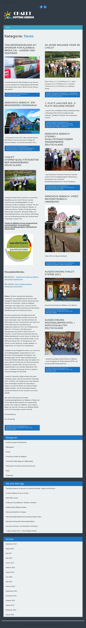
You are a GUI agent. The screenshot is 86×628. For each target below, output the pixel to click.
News (18, 95)
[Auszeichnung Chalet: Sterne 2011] (62, 301)
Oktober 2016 (10, 567)
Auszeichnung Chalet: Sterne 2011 (60, 273)
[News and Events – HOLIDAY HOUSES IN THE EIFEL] (19, 18)
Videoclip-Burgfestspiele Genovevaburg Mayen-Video (23, 517)
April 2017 (9, 558)
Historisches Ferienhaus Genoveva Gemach (20, 466)
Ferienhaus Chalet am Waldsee (19, 428)
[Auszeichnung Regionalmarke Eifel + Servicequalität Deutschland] (62, 354)
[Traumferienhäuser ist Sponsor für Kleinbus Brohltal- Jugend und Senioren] (22, 78)
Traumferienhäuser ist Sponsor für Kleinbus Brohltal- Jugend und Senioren (20, 49)
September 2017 (11, 544)
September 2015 (11, 591)
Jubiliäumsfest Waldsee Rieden (16, 507)
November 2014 (11, 596)
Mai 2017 (9, 553)
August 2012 (10, 605)
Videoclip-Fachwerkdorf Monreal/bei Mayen (20, 521)
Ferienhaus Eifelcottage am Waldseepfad (62, 95)
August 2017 (10, 548)
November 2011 (11, 610)
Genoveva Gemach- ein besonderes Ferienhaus (21, 104)
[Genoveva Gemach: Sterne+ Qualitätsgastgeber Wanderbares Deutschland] (62, 170)
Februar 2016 (10, 586)
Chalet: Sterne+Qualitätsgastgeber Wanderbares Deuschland (22, 161)
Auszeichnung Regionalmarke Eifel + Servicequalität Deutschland (60, 324)
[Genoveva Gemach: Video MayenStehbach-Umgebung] (62, 251)
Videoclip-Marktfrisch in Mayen (16, 512)
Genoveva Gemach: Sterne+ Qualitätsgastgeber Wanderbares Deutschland (59, 139)
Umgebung (28, 150)
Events (8, 452)
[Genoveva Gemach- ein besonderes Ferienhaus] (22, 133)
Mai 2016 (9, 581)
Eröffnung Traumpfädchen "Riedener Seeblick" (21, 502)
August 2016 (10, 572)
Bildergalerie (11, 95)
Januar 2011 (10, 614)
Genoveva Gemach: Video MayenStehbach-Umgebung (61, 199)
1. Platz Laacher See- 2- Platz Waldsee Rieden (60, 104)
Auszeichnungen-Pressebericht (17, 94)
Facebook (41, 6)
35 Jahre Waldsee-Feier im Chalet (62, 46)
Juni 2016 (9, 577)
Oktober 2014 (10, 600)
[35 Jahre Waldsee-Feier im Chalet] (62, 77)
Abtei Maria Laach (12, 498)
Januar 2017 (10, 563)
